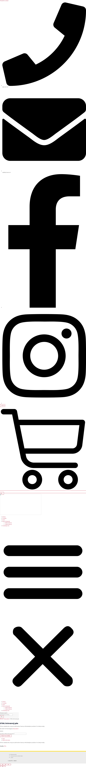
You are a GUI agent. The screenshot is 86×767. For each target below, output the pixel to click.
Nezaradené (6, 719)
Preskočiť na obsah (4, 0)
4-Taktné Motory (8, 522)
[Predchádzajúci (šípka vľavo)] (1, 766)
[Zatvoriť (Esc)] (9, 764)
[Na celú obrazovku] (4, 764)
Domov (4, 516)
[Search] (2, 717)
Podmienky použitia (13, 754)
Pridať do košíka (5, 735)
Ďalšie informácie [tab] (6, 740)
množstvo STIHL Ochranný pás (6, 733)
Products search (3, 713)
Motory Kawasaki (6, 521)
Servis (3, 519)
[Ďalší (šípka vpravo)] (4, 766)
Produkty (4, 518)
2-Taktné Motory (8, 524)
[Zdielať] (7, 764)
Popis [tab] (3, 738)
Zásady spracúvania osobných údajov (17, 755)
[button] (43, 613)
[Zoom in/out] (1, 764)
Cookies (12, 757)
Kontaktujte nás (5, 525)
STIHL (5, 746)
